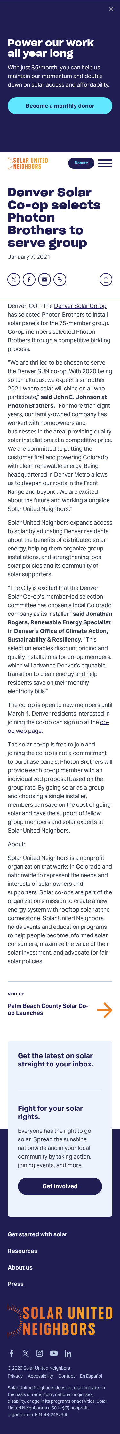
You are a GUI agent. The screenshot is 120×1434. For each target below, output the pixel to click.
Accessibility (40, 1376)
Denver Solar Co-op (80, 306)
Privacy (15, 1376)
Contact (66, 1376)
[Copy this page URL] (59, 279)
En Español (91, 1376)
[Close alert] (111, 9)
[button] (105, 163)
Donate (81, 163)
